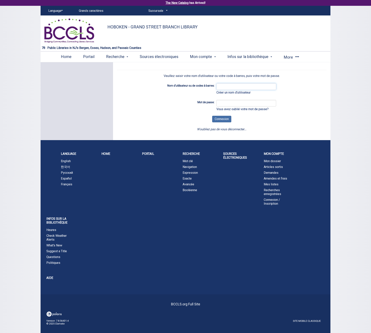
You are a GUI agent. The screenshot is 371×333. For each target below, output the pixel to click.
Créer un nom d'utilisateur (233, 92)
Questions (53, 257)
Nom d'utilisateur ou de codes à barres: (190, 85)
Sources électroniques (159, 56)
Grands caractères (91, 11)
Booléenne (190, 190)
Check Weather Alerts (56, 237)
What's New (54, 245)
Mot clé (188, 161)
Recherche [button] (115, 56)
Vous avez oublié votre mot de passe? (242, 109)
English (66, 161)
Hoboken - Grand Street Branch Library (152, 27)
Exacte (187, 178)
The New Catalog (177, 3)
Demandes (271, 173)
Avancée (188, 184)
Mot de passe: (205, 102)
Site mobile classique (307, 320)
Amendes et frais (275, 178)
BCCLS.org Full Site (185, 304)
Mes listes (271, 184)
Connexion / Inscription (272, 201)
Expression (190, 173)
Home (66, 56)
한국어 (65, 167)
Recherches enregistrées (272, 192)
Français (66, 184)
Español (66, 178)
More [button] (289, 57)
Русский (67, 173)
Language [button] (68, 154)
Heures (51, 230)
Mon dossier (272, 161)
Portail (88, 56)
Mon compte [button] (201, 56)
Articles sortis (273, 167)
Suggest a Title (56, 251)
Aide (49, 278)
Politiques (53, 263)
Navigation (190, 167)
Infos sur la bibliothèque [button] (248, 56)
